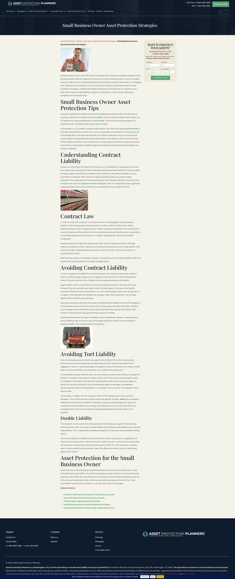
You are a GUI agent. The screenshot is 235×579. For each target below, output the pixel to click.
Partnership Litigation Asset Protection (82, 501)
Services (91, 11)
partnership (98, 121)
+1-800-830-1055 (160, 54)
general (136, 183)
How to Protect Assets (37, 11)
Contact (99, 11)
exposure (102, 89)
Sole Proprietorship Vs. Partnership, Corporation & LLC (89, 508)
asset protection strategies (94, 183)
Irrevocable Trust (56, 11)
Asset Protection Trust (75, 11)
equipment (107, 409)
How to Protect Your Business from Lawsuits (84, 498)
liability (99, 117)
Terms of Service (171, 574)
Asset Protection (67, 41)
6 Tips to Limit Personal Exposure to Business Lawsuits (89, 494)
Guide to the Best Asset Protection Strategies (96, 41)
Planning (9, 11)
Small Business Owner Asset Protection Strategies (87, 504)
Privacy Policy (189, 574)
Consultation (109, 11)
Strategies (21, 11)
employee (128, 384)
